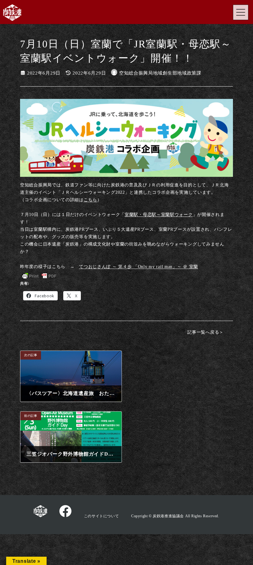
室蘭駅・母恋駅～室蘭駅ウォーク (159, 214)
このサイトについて (101, 516)
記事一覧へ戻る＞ (205, 332)
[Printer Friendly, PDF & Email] (39, 276)
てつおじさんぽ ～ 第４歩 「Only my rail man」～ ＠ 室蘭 (138, 266)
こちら (90, 199)
